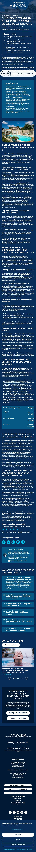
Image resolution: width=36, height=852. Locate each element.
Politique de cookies (9, 849)
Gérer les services (17, 829)
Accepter (18, 834)
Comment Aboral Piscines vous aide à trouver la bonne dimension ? (18, 51)
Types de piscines (11, 16)
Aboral (18, 6)
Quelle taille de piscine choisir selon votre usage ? (19, 37)
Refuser (18, 840)
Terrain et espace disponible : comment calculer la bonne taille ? (18, 40)
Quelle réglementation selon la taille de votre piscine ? (18, 44)
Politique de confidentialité (24, 849)
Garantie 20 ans (18, 2)
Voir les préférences (18, 845)
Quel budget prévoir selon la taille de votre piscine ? (17, 47)
